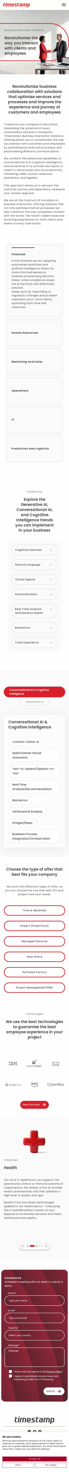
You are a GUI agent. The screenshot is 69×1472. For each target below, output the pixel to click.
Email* (11, 1310)
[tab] (34, 692)
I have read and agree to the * (38, 1371)
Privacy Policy (54, 1371)
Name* (12, 1293)
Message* (13, 1345)
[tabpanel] (34, 781)
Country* (13, 1328)
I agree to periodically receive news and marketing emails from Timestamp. (36, 1378)
